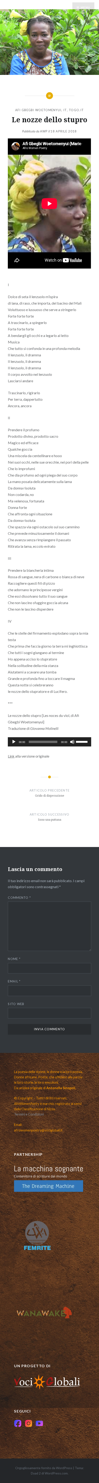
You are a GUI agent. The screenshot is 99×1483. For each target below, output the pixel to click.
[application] (49, 741)
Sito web (16, 1004)
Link (11, 756)
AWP (44, 131)
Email (14, 981)
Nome (14, 959)
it (65, 110)
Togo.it (76, 110)
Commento (19, 897)
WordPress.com (56, 1473)
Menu (85, 7)
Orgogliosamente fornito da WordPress (43, 1468)
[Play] (14, 742)
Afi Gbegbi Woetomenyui (38, 110)
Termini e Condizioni (29, 1114)
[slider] (82, 741)
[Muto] (72, 742)
